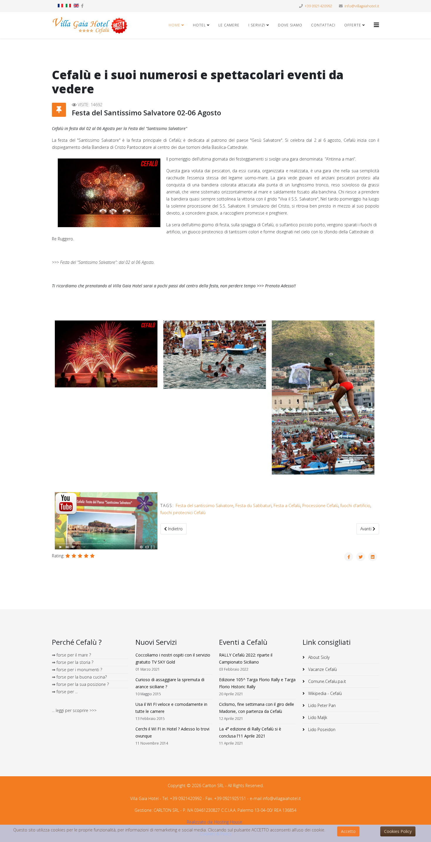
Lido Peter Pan (321, 705)
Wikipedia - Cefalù (324, 693)
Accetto (348, 831)
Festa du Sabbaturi (253, 505)
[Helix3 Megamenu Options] (376, 25)
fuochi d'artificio (355, 505)
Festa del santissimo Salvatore (204, 505)
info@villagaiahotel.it (362, 6)
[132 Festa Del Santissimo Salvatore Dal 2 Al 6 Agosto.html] (348, 556)
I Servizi (257, 25)
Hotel (199, 25)
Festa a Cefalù (287, 505)
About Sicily (318, 657)
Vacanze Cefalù (322, 669)
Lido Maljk (317, 717)
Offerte (352, 25)
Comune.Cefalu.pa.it (326, 681)
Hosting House (228, 822)
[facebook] (82, 6)
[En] (76, 5)
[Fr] (60, 5)
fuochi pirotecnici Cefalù (183, 512)
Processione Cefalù (320, 505)
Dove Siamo (290, 25)
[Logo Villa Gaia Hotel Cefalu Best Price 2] (90, 25)
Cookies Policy (398, 831)
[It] (68, 5)
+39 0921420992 (318, 6)
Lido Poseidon (321, 729)
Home (174, 25)
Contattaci (323, 25)
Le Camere (229, 25)
